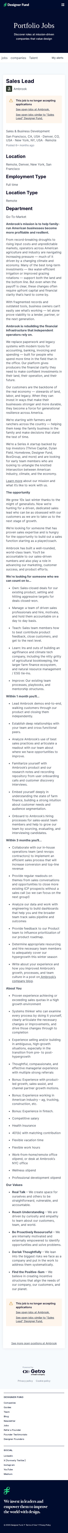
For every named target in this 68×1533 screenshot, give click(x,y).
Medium (8, 1474)
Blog (6, 1416)
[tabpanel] (34, 756)
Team (7, 1412)
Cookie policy (43, 1380)
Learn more (14, 481)
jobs (5, 58)
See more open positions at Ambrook (34, 1343)
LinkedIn (8, 1456)
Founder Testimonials (15, 1434)
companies (18, 58)
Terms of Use (31, 1525)
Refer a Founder (12, 1430)
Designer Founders (14, 1439)
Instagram (9, 1465)
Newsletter (9, 1421)
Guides (7, 1407)
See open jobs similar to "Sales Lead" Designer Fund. (35, 116)
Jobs (6, 1425)
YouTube (8, 1469)
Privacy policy (25, 1380)
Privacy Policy (45, 1525)
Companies (10, 1403)
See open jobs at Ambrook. (33, 109)
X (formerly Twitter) (15, 1460)
